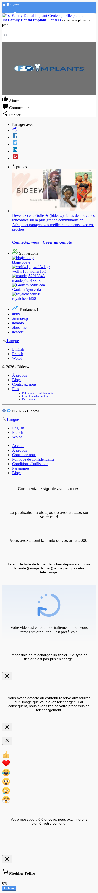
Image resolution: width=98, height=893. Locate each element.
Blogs (16, 380)
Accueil (18, 445)
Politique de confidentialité (37, 392)
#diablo (18, 323)
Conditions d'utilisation (35, 395)
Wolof (17, 358)
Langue (12, 341)
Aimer (13, 101)
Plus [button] (15, 389)
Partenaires (28, 398)
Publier (9, 888)
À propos (19, 375)
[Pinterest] (54, 157)
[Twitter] (54, 143)
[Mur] (54, 130)
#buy (16, 314)
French (17, 354)
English (18, 349)
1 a (5, 34)
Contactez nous (24, 384)
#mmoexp (20, 318)
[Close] (7, 676)
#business (19, 327)
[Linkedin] (54, 150)
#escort (17, 332)
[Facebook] (54, 136)
